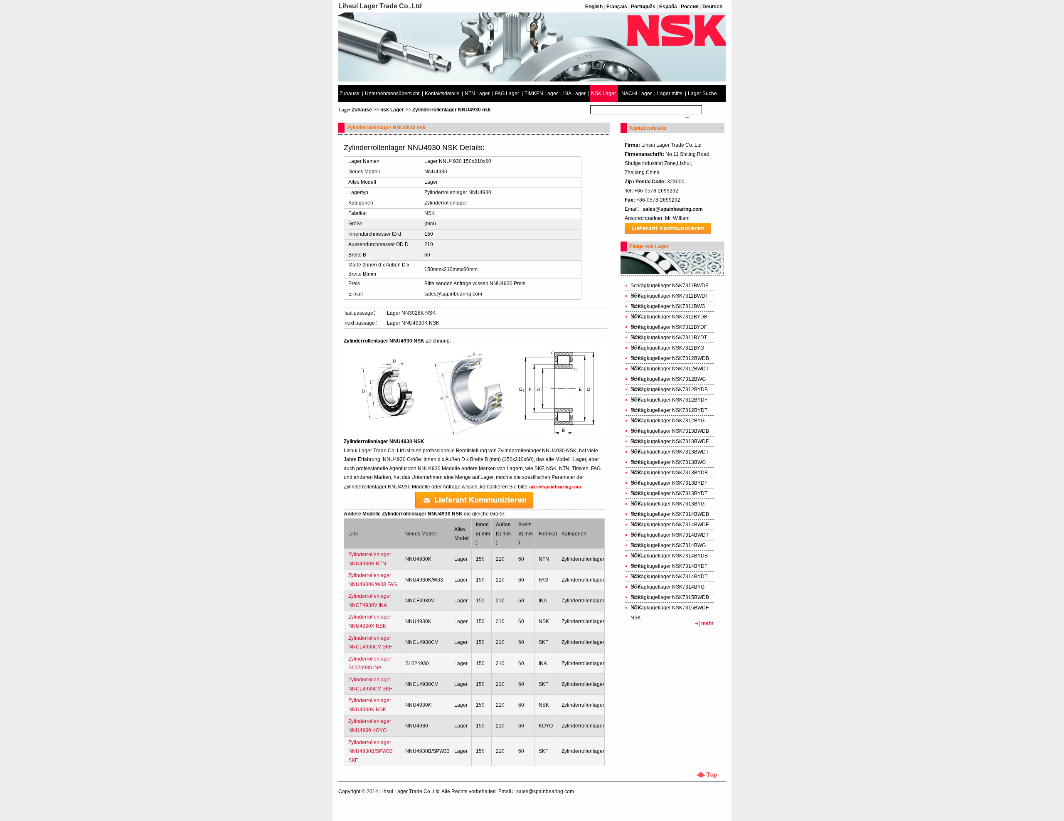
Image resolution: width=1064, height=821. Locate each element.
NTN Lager (477, 93)
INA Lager (574, 93)
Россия (690, 7)
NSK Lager (603, 93)
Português (643, 7)
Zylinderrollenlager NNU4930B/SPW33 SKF (370, 751)
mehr (707, 623)
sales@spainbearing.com (673, 209)
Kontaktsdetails (442, 93)
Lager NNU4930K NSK (413, 323)
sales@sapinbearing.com (453, 294)
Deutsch (712, 7)
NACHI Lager (636, 93)
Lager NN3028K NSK (411, 313)
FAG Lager (507, 93)
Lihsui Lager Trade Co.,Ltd (409, 791)
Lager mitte (669, 93)
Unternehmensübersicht (392, 93)
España (668, 7)
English (594, 7)
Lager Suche (702, 93)
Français (616, 7)
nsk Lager (392, 110)
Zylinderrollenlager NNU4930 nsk (451, 110)
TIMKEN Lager (541, 93)
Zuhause (350, 93)
